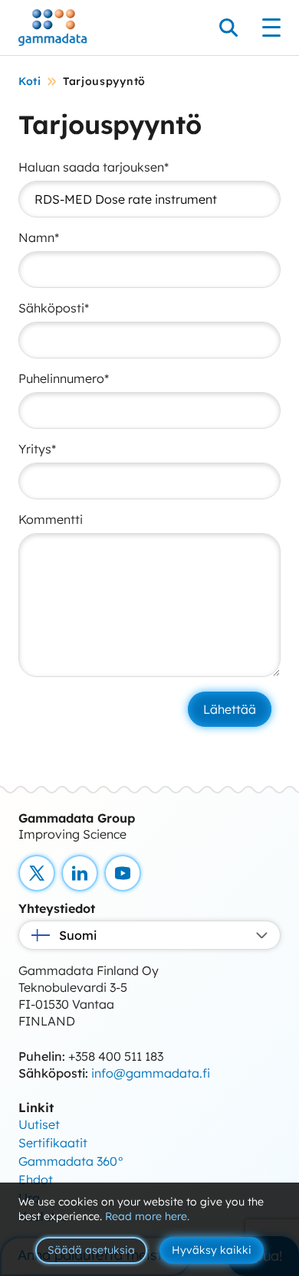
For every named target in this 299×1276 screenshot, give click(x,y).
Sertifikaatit (52, 1142)
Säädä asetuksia (91, 1250)
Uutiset (39, 1124)
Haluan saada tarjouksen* (93, 167)
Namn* (38, 237)
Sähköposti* (53, 308)
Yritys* (37, 448)
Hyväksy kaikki (211, 1250)
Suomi (78, 935)
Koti (29, 81)
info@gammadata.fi (150, 1073)
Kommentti (50, 519)
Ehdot (35, 1179)
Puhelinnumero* (63, 378)
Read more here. (147, 1216)
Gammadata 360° (71, 1161)
